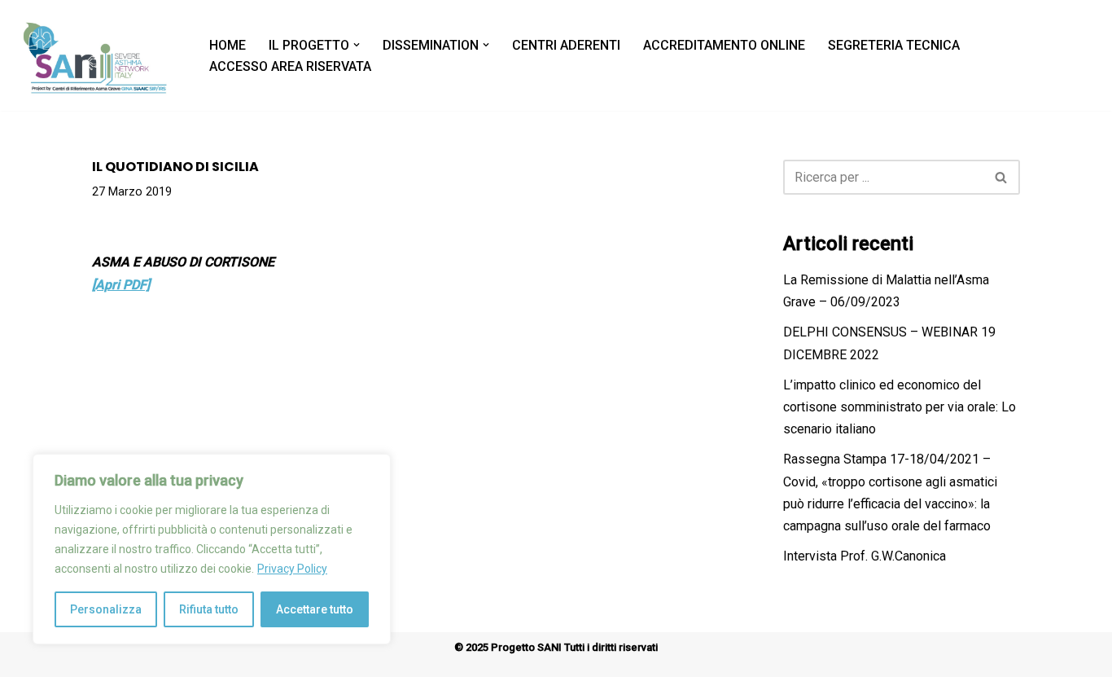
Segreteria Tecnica (894, 45)
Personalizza (106, 609)
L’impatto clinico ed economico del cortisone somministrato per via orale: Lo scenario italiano (899, 407)
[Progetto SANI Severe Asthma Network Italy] (97, 55)
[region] (212, 549)
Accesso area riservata (290, 66)
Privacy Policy (292, 568)
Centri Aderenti (566, 45)
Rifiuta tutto (209, 609)
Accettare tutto (314, 609)
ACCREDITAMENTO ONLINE (724, 45)
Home (227, 45)
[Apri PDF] (121, 284)
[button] (356, 45)
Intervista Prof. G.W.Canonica (864, 556)
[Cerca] (1001, 177)
